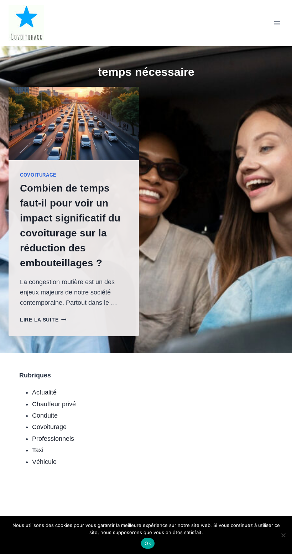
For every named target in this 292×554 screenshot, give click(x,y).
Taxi (37, 450)
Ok (148, 543)
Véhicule (44, 461)
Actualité (44, 392)
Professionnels (53, 438)
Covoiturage (38, 175)
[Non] (283, 535)
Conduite (45, 415)
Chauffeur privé (54, 404)
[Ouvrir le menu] (276, 22)
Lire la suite (43, 320)
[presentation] (74, 123)
